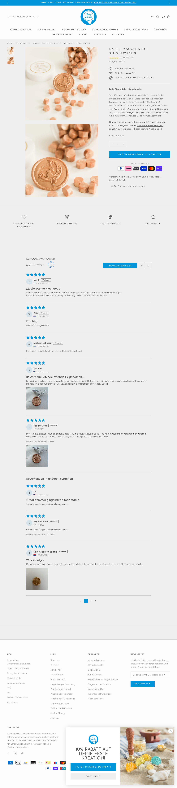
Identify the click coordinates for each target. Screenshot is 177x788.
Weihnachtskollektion (61, 708)
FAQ (9, 687)
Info (8, 692)
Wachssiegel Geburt (60, 689)
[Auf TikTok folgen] (22, 753)
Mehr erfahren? (117, 180)
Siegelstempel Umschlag (62, 684)
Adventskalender (105, 30)
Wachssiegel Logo (59, 703)
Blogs (83, 35)
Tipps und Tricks (58, 679)
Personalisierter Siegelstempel (103, 679)
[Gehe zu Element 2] (10, 61)
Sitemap (54, 718)
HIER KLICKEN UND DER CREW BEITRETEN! (115, 2)
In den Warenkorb (139, 154)
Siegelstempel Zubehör (99, 684)
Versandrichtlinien (16, 683)
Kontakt (118, 35)
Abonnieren (143, 684)
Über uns (54, 660)
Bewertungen (57, 674)
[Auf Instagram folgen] (15, 753)
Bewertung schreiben (120, 265)
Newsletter (55, 669)
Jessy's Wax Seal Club (17, 697)
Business (100, 35)
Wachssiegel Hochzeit (61, 694)
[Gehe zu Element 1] (10, 51)
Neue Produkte (95, 665)
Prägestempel (63, 35)
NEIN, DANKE (93, 776)
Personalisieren (136, 30)
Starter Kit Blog (57, 713)
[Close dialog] (170, 731)
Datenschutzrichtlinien (18, 668)
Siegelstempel (21, 30)
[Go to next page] (96, 601)
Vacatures (12, 702)
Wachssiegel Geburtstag (62, 698)
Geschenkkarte (96, 698)
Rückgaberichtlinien (17, 673)
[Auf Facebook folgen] (8, 753)
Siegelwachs (46, 30)
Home (9, 43)
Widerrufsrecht (14, 678)
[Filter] (141, 265)
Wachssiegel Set (74, 30)
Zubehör (160, 30)
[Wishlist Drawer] (163, 17)
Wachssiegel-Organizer (99, 694)
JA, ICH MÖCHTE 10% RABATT (93, 767)
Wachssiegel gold (43, 43)
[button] (37, 398)
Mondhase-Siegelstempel (138, 115)
